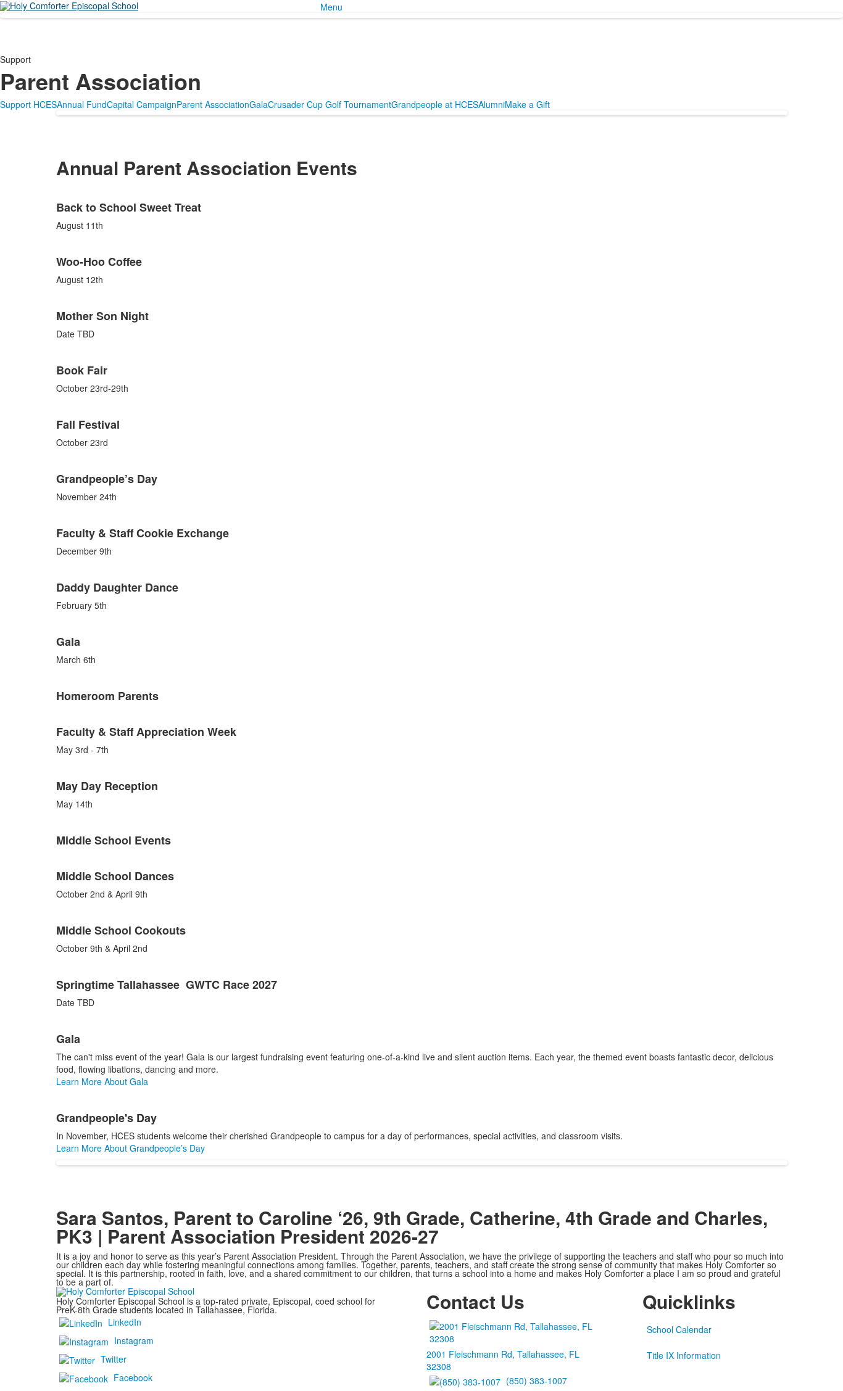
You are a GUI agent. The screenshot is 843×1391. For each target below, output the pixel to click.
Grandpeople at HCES (434, 104)
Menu (331, 7)
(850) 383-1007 (536, 1380)
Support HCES (28, 104)
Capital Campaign (141, 104)
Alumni (491, 104)
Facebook (133, 1377)
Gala (258, 104)
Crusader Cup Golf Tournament (329, 104)
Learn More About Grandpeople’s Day (130, 1148)
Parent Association (212, 104)
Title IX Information (684, 1355)
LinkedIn (124, 1322)
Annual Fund (82, 104)
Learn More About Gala (102, 1081)
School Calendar (679, 1329)
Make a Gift (527, 104)
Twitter (114, 1359)
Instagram (134, 1340)
